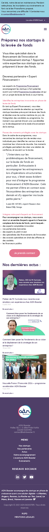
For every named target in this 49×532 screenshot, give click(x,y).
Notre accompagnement (24, 455)
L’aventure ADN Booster (24, 458)
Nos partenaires (24, 449)
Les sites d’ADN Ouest (34, 20)
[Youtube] (31, 477)
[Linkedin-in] (17, 477)
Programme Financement (27, 86)
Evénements (24, 461)
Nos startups (24, 446)
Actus (24, 452)
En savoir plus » (8, 309)
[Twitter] (24, 477)
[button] (45, 29)
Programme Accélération (29, 92)
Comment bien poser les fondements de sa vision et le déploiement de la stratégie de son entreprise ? (24, 343)
